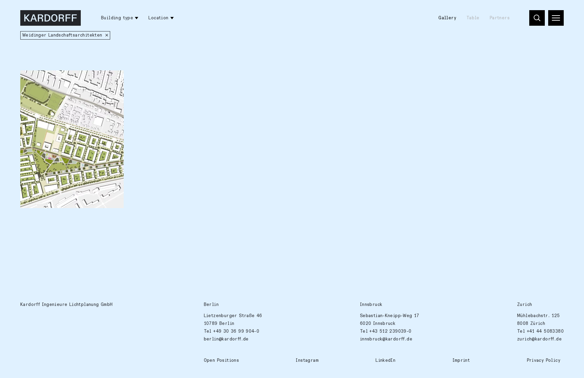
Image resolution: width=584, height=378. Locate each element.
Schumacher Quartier (49, 79)
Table (473, 18)
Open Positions (221, 360)
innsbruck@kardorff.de (386, 339)
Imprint (461, 360)
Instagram (307, 360)
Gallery (447, 18)
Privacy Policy (543, 360)
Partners (500, 18)
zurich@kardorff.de (539, 339)
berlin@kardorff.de (226, 339)
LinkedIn (385, 360)
